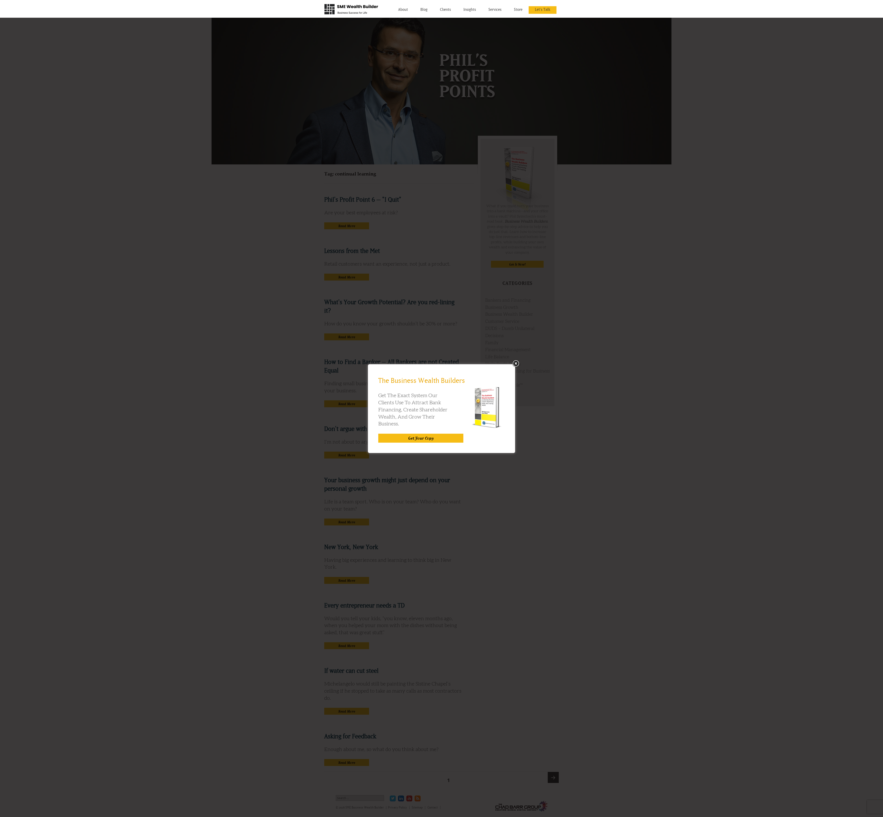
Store (518, 9)
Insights (469, 9)
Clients (445, 9)
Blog (423, 9)
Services (495, 9)
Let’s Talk (542, 9)
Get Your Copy (421, 438)
